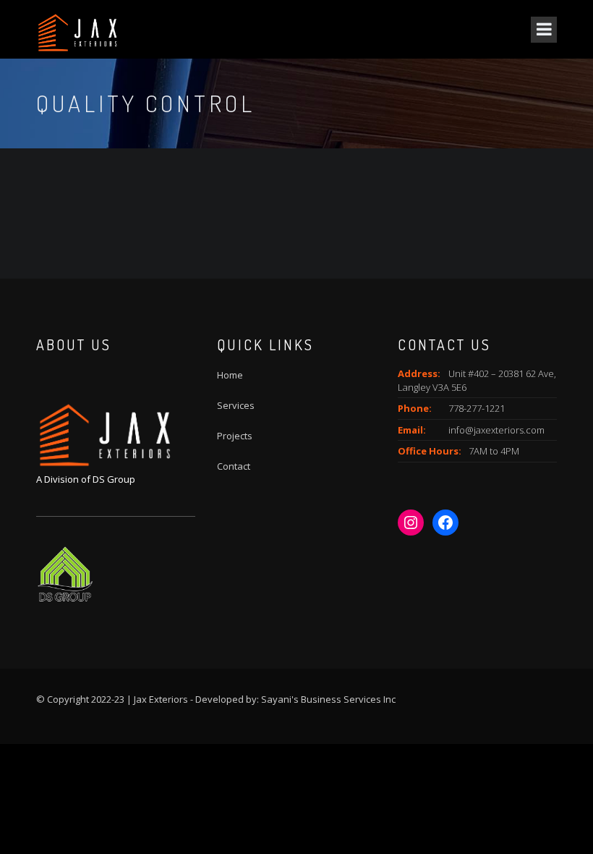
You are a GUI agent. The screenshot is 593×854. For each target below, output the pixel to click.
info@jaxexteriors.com (496, 429)
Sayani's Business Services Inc (328, 699)
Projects (234, 435)
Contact (233, 466)
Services (236, 405)
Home (230, 374)
